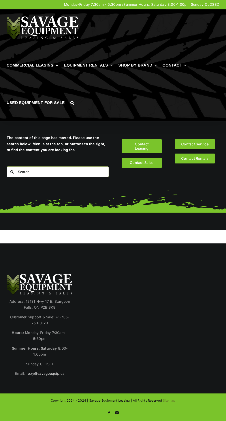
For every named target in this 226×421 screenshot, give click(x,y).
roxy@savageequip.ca (45, 373)
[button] (72, 102)
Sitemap (169, 400)
